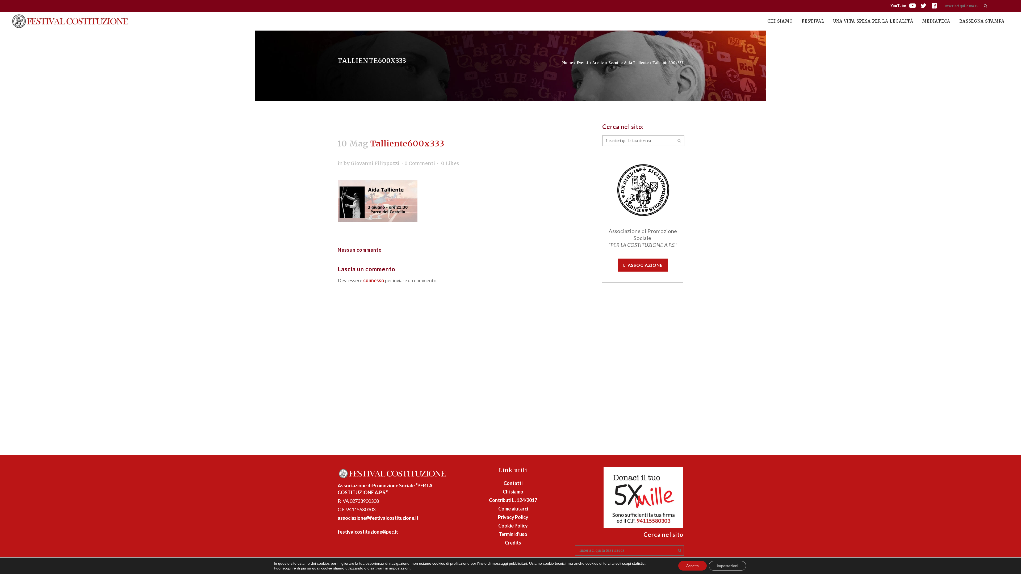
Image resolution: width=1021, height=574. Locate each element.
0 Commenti (419, 163)
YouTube (898, 5)
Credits (513, 543)
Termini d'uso (513, 534)
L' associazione (643, 265)
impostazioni (399, 568)
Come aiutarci (513, 509)
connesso (373, 280)
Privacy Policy (513, 517)
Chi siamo (513, 492)
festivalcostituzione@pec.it (368, 532)
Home (567, 63)
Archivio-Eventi (606, 63)
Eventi (582, 63)
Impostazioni (727, 566)
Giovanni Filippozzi (375, 163)
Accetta (692, 566)
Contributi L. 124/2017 (513, 500)
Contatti (513, 483)
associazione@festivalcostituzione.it (378, 518)
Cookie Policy (513, 526)
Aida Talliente (636, 63)
